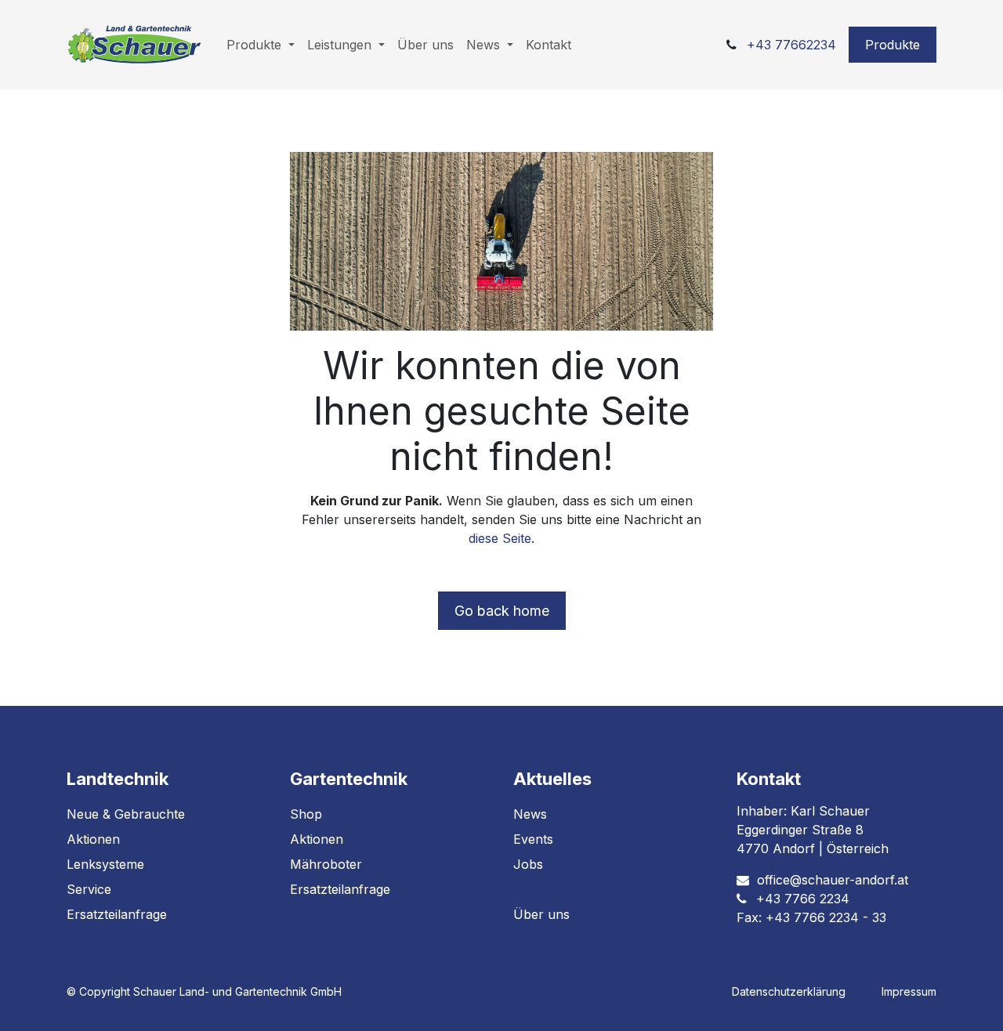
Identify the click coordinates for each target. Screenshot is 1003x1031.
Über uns (541, 914)
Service (89, 889)
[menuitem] (260, 44)
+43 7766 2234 (802, 898)
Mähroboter (326, 864)
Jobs (528, 864)
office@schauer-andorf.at (832, 880)
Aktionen (93, 839)
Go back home (501, 610)
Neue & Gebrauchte (126, 814)
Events (533, 839)
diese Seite (500, 538)
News (530, 814)
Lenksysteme (105, 864)
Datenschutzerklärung (788, 991)
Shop (306, 814)
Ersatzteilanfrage (117, 914)
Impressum (909, 991)
